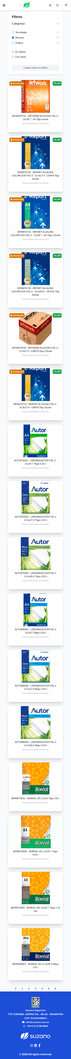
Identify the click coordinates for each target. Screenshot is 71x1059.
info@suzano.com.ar (37, 1022)
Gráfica (19, 43)
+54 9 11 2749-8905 (37, 1026)
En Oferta (20, 52)
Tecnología (21, 32)
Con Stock (20, 57)
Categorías (18, 23)
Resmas (19, 37)
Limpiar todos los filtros (35, 67)
